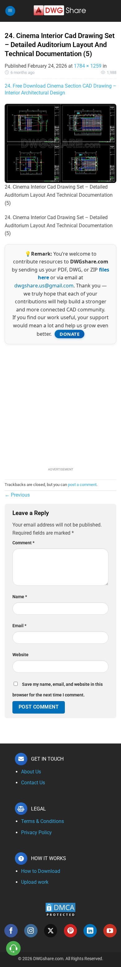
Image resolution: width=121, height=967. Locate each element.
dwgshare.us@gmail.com (44, 285)
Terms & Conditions (42, 821)
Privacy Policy (36, 832)
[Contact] (13, 948)
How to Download (40, 871)
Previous (17, 495)
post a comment (82, 484)
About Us (31, 772)
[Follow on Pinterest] (70, 930)
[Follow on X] (50, 930)
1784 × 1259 (87, 66)
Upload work (34, 882)
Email (19, 625)
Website (20, 654)
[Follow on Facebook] (11, 930)
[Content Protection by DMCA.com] (60, 909)
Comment (23, 543)
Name (19, 596)
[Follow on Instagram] (31, 930)
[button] (10, 11)
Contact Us (33, 783)
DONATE (69, 334)
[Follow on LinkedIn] (90, 930)
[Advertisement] (60, 405)
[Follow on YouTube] (110, 930)
